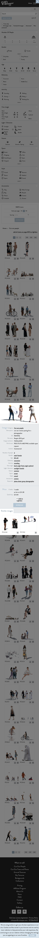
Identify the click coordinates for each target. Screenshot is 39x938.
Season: (11, 471)
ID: (12, 436)
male (15, 455)
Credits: (11, 490)
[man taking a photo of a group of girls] (10, 523)
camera (16, 479)
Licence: (11, 449)
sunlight (16, 468)
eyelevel (30, 466)
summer (16, 471)
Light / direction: (8, 468)
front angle (24, 466)
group (23, 481)
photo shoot (17, 481)
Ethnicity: (10, 461)
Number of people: (8, 453)
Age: (12, 458)
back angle (17, 466)
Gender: (11, 455)
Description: (9, 431)
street (16, 473)
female (19, 455)
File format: (9, 443)
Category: (10, 428)
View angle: (10, 466)
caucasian (17, 460)
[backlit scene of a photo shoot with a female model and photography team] (28, 523)
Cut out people (19, 428)
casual (16, 476)
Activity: (10, 463)
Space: (11, 473)
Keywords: (10, 481)
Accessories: (9, 479)
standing (16, 463)
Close (32, 935)
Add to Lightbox (20, 499)
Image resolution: (8, 441)
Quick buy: (10, 495)
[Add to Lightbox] (17, 532)
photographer (30, 481)
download (19, 505)
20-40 (16, 458)
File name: (10, 438)
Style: (11, 476)
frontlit (22, 468)
